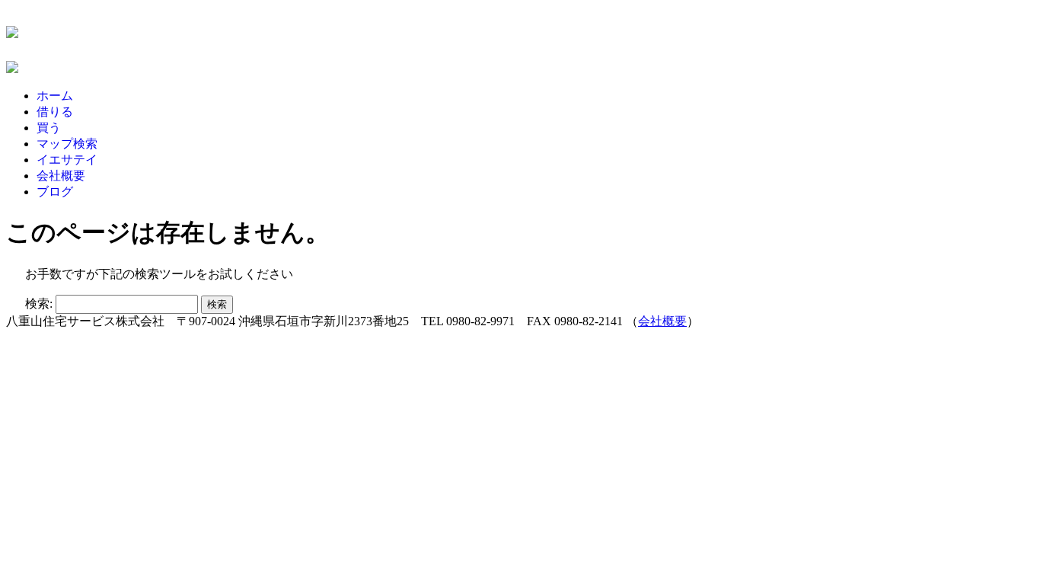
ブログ (55, 191)
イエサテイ (67, 159)
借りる (55, 111)
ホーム (55, 95)
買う (49, 127)
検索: (39, 303)
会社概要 (61, 175)
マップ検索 (67, 143)
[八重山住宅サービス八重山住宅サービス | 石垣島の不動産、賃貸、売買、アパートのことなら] (12, 29)
